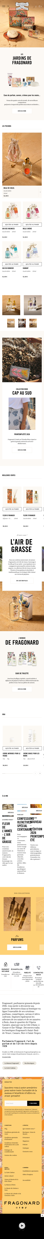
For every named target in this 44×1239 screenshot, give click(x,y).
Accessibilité (26, 1180)
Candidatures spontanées (30, 1171)
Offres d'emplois (28, 1174)
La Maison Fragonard (12, 1063)
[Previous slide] (35, 773)
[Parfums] (17, 914)
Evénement (26, 1137)
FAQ (6, 1129)
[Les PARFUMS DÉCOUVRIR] (17, 914)
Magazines (26, 1141)
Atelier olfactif (9, 1176)
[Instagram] (16, 1208)
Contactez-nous (27, 1151)
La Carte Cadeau (10, 1068)
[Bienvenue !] (22, 6)
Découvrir (22, 111)
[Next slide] (40, 773)
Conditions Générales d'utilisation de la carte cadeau (12, 1144)
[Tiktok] (25, 1208)
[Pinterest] (22, 1208)
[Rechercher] (8, 6)
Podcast (25, 1144)
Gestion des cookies (11, 1155)
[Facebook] (19, 1208)
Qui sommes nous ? (29, 1129)
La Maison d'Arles (10, 1185)
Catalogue (26, 1148)
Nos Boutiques (29, 1063)
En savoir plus (22, 581)
